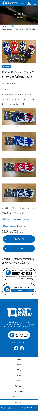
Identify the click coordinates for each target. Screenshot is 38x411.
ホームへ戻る (19, 248)
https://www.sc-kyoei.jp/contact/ (18, 220)
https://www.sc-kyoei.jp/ (14, 226)
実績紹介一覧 (19, 239)
